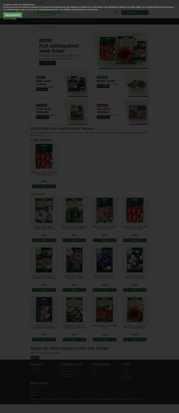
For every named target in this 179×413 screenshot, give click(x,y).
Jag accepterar (12, 15)
